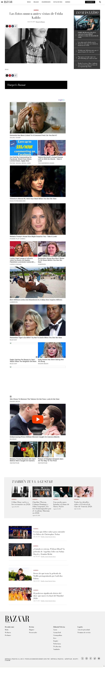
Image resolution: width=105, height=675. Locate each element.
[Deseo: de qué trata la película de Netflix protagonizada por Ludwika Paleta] (20, 574)
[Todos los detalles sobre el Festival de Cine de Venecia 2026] (83, 491)
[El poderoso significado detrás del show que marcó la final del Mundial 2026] (20, 593)
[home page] (8, 2)
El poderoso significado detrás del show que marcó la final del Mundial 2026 (48, 596)
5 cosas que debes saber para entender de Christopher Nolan (49, 533)
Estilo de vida (57, 2)
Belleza (36, 2)
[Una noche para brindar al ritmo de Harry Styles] (63, 491)
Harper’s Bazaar (40, 22)
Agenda (67, 2)
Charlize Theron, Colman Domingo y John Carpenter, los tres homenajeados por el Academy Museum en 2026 (41, 507)
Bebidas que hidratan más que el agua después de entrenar (88, 51)
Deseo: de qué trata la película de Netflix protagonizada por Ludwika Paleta (48, 576)
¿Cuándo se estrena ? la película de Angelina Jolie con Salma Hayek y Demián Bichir (49, 551)
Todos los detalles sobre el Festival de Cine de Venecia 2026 (83, 504)
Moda (29, 2)
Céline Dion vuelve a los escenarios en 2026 (21, 503)
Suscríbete (90, 2)
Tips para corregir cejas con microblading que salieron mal (87, 57)
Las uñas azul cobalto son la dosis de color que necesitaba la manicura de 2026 (88, 44)
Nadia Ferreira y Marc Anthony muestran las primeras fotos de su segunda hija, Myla (87, 65)
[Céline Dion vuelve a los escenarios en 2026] (21, 491)
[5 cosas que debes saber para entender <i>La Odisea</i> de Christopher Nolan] (20, 532)
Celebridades (46, 2)
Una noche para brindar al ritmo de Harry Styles (61, 504)
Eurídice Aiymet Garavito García (48, 537)
